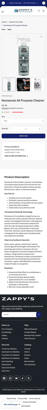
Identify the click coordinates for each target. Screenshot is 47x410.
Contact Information (29, 402)
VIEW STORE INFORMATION (15, 156)
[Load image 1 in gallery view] (9, 84)
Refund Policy (11, 398)
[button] (3, 12)
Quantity (5, 128)
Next (9, 29)
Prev (3, 29)
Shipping (5, 108)
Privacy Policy (22, 398)
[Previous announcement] (3, 3)
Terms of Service (34, 398)
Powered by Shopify (23, 406)
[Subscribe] (38, 314)
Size (3, 116)
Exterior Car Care (16, 22)
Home (4, 22)
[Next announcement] (43, 3)
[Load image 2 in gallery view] (23, 84)
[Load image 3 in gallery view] (38, 84)
